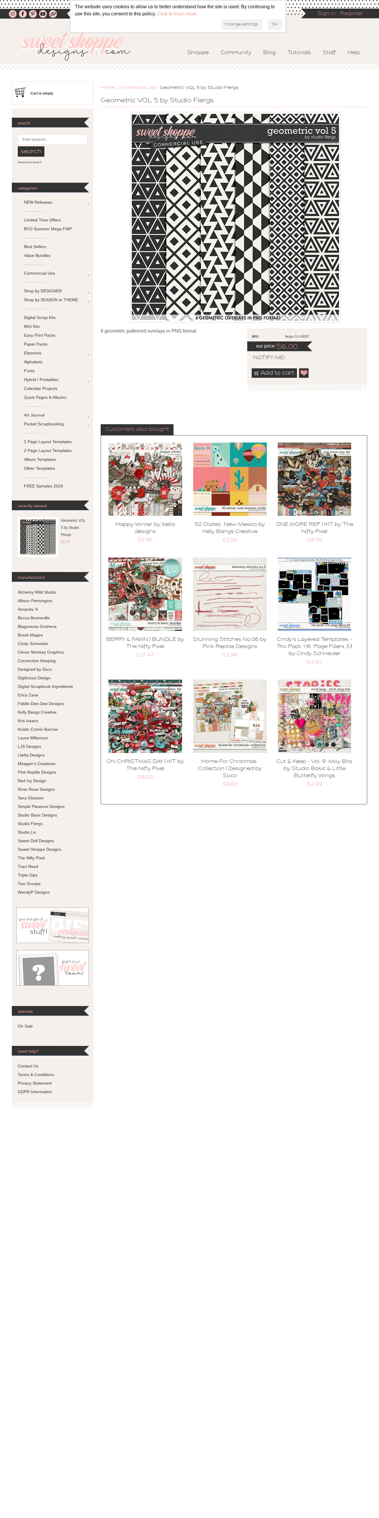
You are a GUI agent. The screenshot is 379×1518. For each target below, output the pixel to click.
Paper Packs (36, 344)
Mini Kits (32, 326)
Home (108, 88)
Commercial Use (137, 88)
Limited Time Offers (42, 220)
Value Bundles (37, 255)
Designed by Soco (35, 669)
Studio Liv (27, 832)
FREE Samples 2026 (43, 486)
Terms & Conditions (36, 1074)
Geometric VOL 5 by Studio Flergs (73, 528)
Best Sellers (35, 246)
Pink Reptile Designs (37, 772)
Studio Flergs (30, 823)
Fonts (29, 370)
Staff (329, 53)
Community (236, 53)
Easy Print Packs (39, 335)
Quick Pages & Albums (45, 397)
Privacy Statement (35, 1083)
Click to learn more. (177, 13)
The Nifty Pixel (31, 858)
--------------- (35, 211)
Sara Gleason (31, 798)
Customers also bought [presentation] (137, 429)
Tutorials (299, 53)
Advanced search (30, 162)
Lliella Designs (31, 755)
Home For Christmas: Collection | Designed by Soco (230, 768)
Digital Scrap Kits (40, 317)
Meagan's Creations (36, 763)
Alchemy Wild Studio (37, 592)
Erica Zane (28, 695)
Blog (269, 53)
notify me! (264, 358)
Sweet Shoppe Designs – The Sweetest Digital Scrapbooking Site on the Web (81, 46)
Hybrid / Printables (41, 379)
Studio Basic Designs (37, 815)
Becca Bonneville (34, 617)
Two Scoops (29, 883)
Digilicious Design (34, 677)
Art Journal (34, 415)
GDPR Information (35, 1091)
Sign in (326, 14)
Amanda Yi (28, 609)
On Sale (25, 1026)
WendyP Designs (34, 892)
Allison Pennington (35, 600)
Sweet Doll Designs (36, 840)
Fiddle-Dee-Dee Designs (41, 703)
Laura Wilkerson (33, 737)
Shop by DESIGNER (43, 291)
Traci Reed (28, 866)
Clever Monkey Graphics (41, 652)
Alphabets (33, 361)
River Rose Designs (36, 789)
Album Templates (40, 459)
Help (354, 53)
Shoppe (198, 53)
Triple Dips (28, 875)
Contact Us (28, 1066)
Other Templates (39, 468)
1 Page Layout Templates (48, 441)
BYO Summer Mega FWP (48, 228)
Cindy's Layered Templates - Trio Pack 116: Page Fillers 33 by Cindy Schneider (314, 646)
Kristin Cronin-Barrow (38, 729)
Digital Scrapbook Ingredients (45, 686)
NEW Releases (38, 202)
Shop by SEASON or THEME (51, 299)
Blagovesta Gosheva (37, 626)
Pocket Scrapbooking (44, 424)
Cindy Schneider (33, 643)
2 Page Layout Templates (48, 450)
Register (351, 14)
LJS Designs (29, 746)
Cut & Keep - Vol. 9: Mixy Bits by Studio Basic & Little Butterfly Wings (314, 768)
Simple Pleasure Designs (41, 806)
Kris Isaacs (28, 720)
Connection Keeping (37, 660)
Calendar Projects (40, 388)
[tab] (137, 429)
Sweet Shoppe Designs (39, 849)
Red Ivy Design (32, 780)
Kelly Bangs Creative (37, 712)
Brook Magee (30, 635)
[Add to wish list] (304, 373)
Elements (32, 353)
